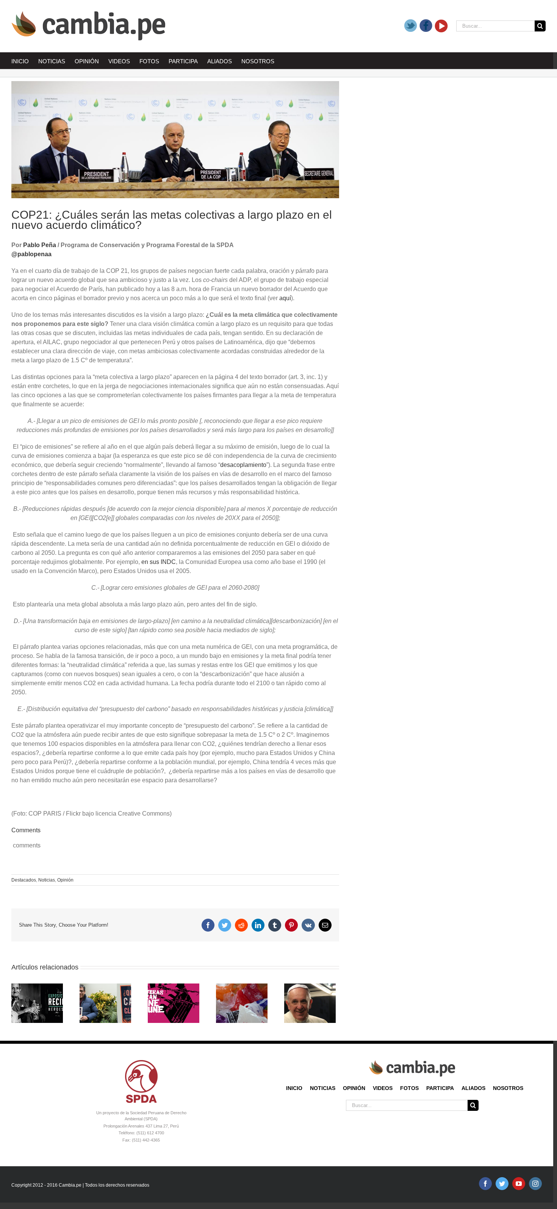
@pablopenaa (31, 254)
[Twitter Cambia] (411, 26)
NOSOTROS (508, 1088)
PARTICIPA (440, 1088)
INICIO (294, 1088)
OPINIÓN (354, 1088)
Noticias (46, 880)
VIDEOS (383, 1088)
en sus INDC (158, 562)
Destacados (23, 880)
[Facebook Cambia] (426, 26)
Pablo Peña (39, 245)
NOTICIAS (322, 1088)
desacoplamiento (243, 465)
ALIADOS (473, 1088)
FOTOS (409, 1088)
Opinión (65, 880)
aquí (285, 298)
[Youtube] (441, 26)
